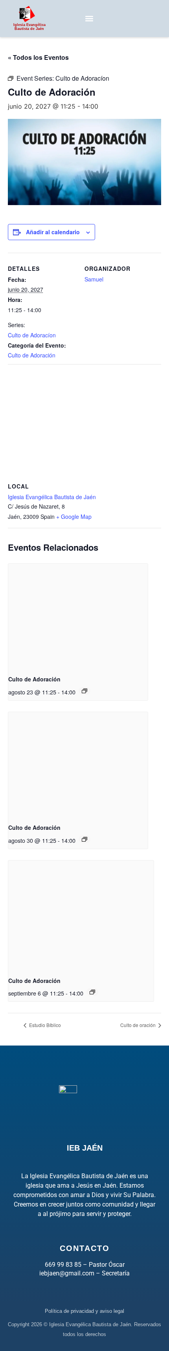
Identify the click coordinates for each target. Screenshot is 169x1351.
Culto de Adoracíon (32, 335)
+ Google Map (74, 516)
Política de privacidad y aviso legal (84, 1311)
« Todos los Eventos (38, 57)
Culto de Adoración (31, 355)
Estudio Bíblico (44, 1025)
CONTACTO (85, 1248)
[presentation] (78, 616)
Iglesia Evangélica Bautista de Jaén (52, 497)
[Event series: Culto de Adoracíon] (84, 690)
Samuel (93, 279)
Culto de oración (138, 1025)
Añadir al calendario (53, 232)
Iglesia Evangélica (29, 27)
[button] (89, 18)
